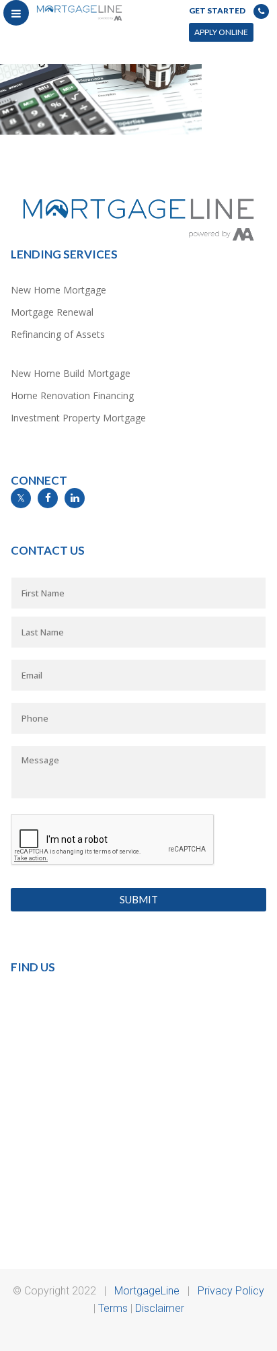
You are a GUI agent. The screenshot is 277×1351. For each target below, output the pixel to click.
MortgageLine (147, 1290)
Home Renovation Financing (72, 395)
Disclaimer (159, 1308)
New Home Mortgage (58, 289)
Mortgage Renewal (52, 312)
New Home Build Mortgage (70, 373)
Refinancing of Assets (58, 334)
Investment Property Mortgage (78, 417)
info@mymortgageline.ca (61, 516)
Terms (113, 1308)
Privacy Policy (231, 1290)
